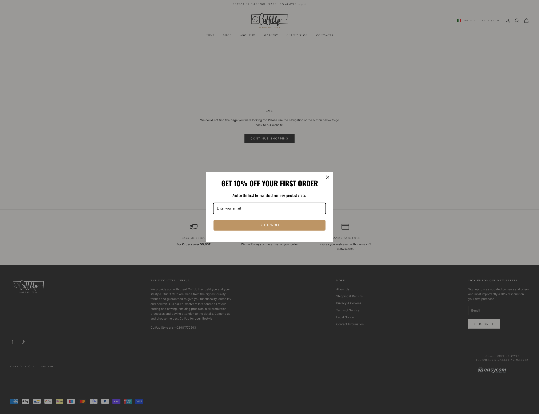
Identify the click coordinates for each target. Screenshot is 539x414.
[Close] (328, 177)
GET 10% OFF (269, 225)
